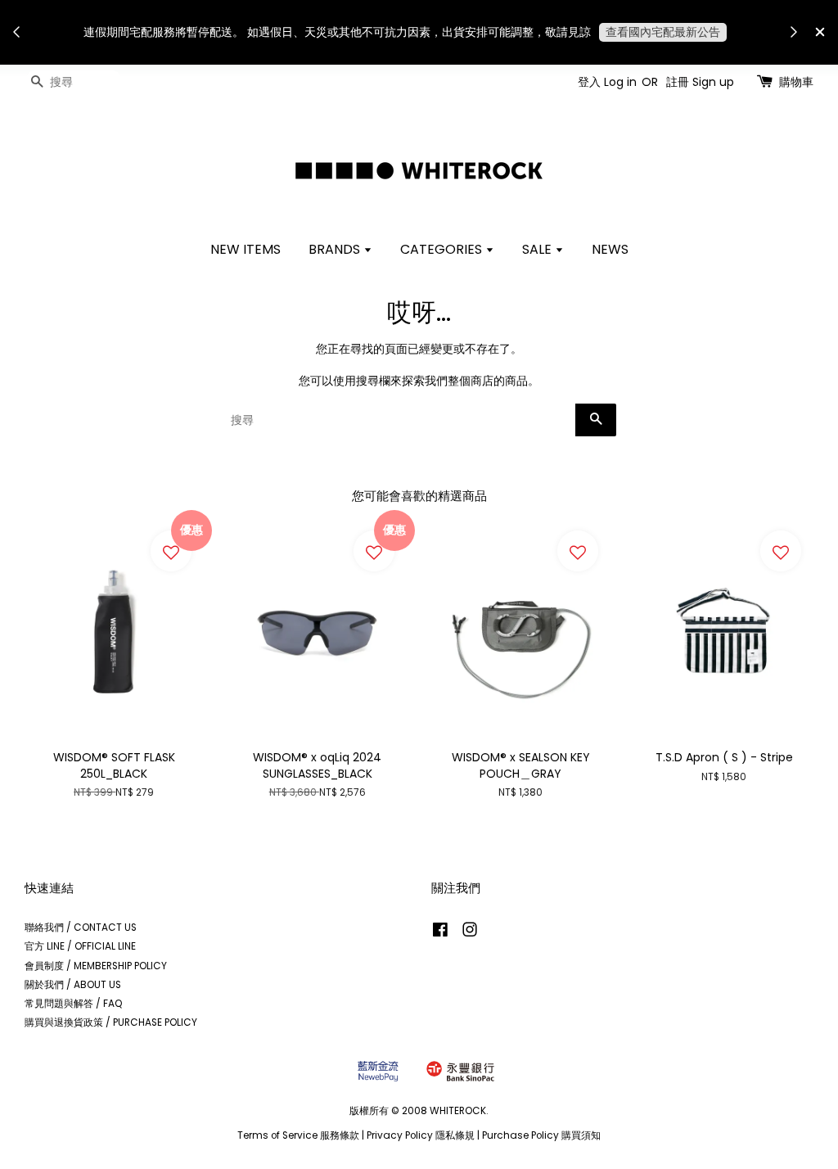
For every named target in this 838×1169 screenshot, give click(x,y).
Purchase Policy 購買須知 (541, 1135)
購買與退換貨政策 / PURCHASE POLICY (111, 1022)
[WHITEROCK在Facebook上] (440, 933)
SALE (538, 249)
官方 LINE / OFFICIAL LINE (80, 946)
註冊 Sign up (700, 82)
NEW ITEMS (245, 249)
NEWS (610, 249)
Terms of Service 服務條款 (298, 1135)
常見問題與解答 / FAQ (74, 1003)
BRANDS (336, 249)
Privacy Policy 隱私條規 (421, 1135)
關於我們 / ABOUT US (73, 984)
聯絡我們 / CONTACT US (81, 927)
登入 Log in (607, 82)
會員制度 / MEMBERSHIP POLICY (96, 966)
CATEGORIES (442, 249)
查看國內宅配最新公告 (663, 32)
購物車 (796, 82)
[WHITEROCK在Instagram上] (470, 933)
